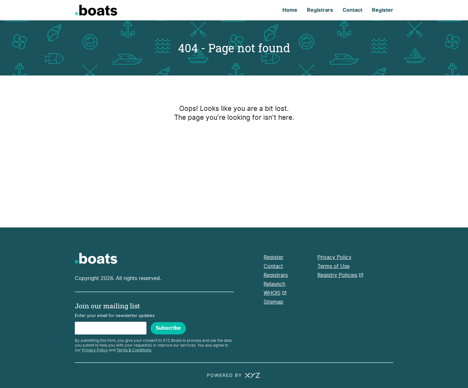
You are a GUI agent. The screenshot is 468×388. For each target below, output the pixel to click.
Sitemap (273, 301)
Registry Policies (337, 275)
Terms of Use (333, 266)
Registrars (320, 10)
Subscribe (168, 328)
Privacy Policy (95, 350)
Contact (352, 10)
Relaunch (274, 284)
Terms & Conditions (134, 350)
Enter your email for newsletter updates (115, 315)
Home (289, 10)
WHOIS (272, 293)
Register (382, 10)
